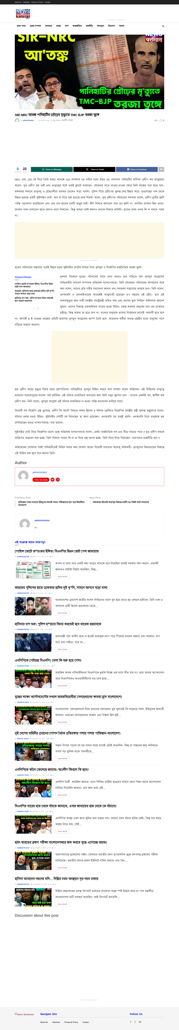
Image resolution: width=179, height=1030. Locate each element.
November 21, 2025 (39, 884)
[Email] (53, 480)
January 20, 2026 (38, 702)
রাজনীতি (89, 25)
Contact (47, 2)
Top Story (56, 120)
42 (53, 738)
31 (53, 775)
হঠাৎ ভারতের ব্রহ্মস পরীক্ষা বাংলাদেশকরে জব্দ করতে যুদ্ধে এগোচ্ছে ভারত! (61, 842)
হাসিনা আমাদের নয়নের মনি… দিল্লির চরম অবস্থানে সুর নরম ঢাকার (56, 878)
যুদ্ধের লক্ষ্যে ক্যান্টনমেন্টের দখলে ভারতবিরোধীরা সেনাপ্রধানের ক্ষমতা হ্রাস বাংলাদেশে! (68, 696)
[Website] (58, 480)
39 (55, 884)
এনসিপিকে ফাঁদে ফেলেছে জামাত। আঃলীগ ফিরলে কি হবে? (51, 769)
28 (53, 702)
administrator (28, 120)
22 (52, 556)
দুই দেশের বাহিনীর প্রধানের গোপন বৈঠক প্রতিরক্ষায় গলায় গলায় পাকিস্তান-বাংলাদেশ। (68, 733)
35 (54, 666)
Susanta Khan (23, 666)
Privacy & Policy (37, 2)
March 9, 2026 (37, 593)
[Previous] (33, 308)
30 (51, 629)
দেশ (66, 25)
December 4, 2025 (39, 848)
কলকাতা (48, 25)
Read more (62, 576)
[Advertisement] (116, 11)
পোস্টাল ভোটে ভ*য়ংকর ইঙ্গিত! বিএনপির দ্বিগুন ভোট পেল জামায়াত (34, 285)
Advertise (26, 2)
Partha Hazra (23, 738)
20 (52, 811)
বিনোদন (111, 25)
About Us (18, 2)
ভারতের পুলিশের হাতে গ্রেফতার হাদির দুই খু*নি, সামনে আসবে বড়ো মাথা (35, 292)
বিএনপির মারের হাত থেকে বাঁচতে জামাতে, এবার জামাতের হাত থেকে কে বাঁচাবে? (65, 806)
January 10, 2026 (38, 738)
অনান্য (121, 25)
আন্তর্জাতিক (77, 25)
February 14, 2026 (38, 666)
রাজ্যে (58, 25)
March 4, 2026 (37, 629)
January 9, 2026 (37, 811)
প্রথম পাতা (21, 25)
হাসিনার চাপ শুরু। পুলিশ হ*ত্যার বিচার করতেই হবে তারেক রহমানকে (34, 299)
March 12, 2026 (38, 556)
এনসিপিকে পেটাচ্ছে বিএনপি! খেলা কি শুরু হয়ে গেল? (48, 660)
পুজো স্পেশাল (35, 25)
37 (51, 593)
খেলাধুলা (100, 25)
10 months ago (43, 120)
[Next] (38, 308)
